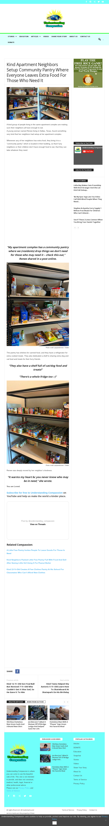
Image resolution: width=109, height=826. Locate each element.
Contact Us (85, 36)
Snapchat (77, 756)
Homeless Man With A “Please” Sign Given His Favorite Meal (59, 724)
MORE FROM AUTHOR (35, 702)
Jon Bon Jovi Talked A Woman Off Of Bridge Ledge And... (60, 757)
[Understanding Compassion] (54, 18)
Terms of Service (80, 780)
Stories (11, 36)
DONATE (11, 42)
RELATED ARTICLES (16, 702)
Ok (54, 823)
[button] (100, 39)
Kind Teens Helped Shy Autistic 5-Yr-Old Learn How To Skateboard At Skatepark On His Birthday (55, 687)
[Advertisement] (54, 52)
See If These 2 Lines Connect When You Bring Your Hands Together (88, 220)
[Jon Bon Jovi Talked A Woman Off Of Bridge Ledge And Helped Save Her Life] (37, 712)
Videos (46, 36)
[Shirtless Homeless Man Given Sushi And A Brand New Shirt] (16, 712)
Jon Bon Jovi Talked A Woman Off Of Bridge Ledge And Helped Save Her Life (37, 725)
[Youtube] (102, 2)
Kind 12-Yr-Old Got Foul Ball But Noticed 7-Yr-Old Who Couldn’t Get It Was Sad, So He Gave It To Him (20, 687)
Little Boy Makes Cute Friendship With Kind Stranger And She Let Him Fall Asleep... (87, 187)
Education (23, 36)
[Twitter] (98, 2)
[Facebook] (86, 2)
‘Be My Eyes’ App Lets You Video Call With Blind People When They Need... (88, 199)
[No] (105, 820)
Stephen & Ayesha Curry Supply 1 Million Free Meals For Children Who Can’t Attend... (87, 210)
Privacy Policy (79, 784)
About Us (73, 36)
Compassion (11, 719)
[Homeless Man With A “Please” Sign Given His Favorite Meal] (59, 712)
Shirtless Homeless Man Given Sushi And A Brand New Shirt (15, 724)
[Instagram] (90, 2)
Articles (34, 36)
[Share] (94, 2)
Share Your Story (59, 36)
